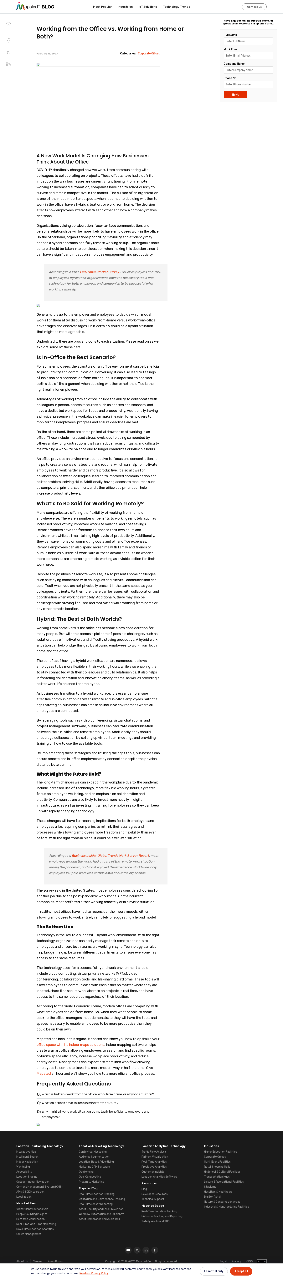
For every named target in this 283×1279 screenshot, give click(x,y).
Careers (38, 1261)
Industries (125, 6)
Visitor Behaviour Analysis (32, 1209)
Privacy (236, 1261)
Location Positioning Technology (39, 1146)
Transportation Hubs (217, 1176)
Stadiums (210, 1186)
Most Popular (102, 6)
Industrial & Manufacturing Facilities (226, 1206)
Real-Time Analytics (154, 1161)
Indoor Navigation (27, 1161)
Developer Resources (155, 1194)
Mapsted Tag (88, 1188)
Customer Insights (153, 1171)
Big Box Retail (212, 1196)
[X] (137, 1250)
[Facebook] (154, 1250)
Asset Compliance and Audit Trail (99, 1219)
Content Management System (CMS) (39, 1186)
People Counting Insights (31, 1214)
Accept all (241, 1271)
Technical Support (153, 1199)
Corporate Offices (215, 1156)
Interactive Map (26, 1151)
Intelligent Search (27, 1156)
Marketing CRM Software (94, 1166)
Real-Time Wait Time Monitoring (36, 1224)
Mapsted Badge (153, 1205)
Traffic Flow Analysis (154, 1151)
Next (235, 94)
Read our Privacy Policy (94, 1273)
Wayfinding (23, 1166)
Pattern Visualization (155, 1156)
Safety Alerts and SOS (156, 1221)
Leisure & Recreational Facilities (224, 1181)
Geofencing (86, 1171)
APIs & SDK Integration (30, 1191)
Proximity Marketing (91, 1181)
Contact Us (254, 6)
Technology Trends (176, 6)
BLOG (48, 7)
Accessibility (24, 1171)
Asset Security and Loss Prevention (101, 1209)
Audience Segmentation (94, 1156)
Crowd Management (28, 1234)
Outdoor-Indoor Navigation (32, 1181)
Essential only (213, 1271)
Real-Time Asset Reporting (96, 1204)
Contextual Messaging (93, 1151)
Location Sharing (26, 1176)
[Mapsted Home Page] (28, 6)
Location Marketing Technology (101, 1146)
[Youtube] (128, 1250)
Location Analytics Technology (164, 1146)
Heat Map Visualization (30, 1219)
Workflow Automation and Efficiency (101, 1214)
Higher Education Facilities (220, 1151)
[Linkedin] (145, 1250)
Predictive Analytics (154, 1166)
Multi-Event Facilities (217, 1161)
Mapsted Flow (26, 1203)
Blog (144, 1189)
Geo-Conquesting (90, 1176)
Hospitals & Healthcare (218, 1191)
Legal (223, 1261)
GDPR (250, 1261)
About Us (22, 1261)
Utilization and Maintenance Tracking (102, 1199)
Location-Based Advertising (96, 1161)
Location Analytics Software (160, 1176)
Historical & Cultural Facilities (222, 1171)
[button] (8, 52)
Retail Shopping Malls (217, 1166)
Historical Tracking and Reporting (162, 1216)
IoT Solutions (148, 6)
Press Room (55, 1261)
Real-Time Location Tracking (97, 1194)
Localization (24, 1196)
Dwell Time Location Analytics (35, 1229)
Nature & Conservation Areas (222, 1201)
